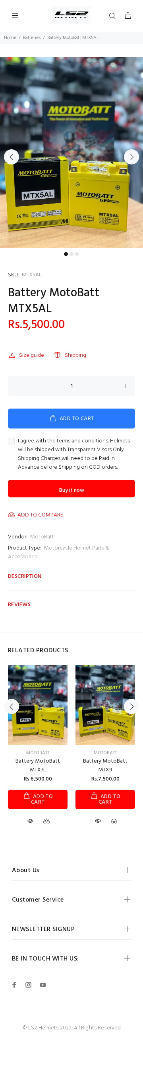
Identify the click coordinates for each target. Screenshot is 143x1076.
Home (10, 38)
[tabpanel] (71, 152)
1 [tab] (66, 254)
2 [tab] (71, 254)
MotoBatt (42, 537)
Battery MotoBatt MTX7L (37, 766)
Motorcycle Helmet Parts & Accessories (58, 552)
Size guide (31, 355)
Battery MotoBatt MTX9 (105, 766)
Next (131, 156)
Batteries (32, 38)
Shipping (75, 355)
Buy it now (71, 490)
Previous (11, 156)
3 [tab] (77, 254)
